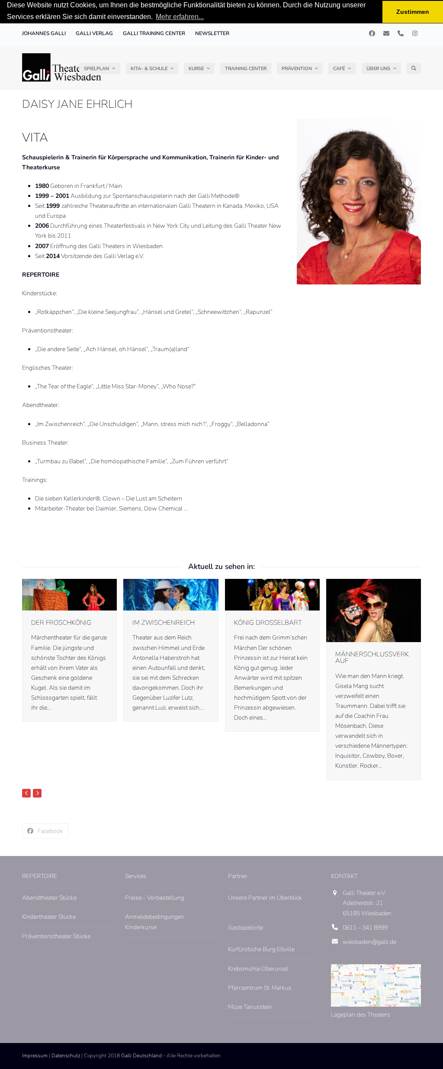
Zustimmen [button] (412, 11)
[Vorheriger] (26, 793)
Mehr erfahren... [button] (180, 16)
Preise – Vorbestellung (154, 898)
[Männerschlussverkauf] (373, 610)
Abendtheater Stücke (49, 898)
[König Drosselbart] (272, 594)
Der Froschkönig (61, 622)
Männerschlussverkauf (372, 657)
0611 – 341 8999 (365, 928)
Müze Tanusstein (250, 1007)
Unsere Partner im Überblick (265, 898)
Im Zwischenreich (163, 622)
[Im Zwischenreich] (170, 594)
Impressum (35, 1055)
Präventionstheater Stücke (56, 936)
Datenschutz (65, 1055)
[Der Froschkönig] (69, 594)
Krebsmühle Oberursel (258, 969)
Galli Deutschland (141, 1055)
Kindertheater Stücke (49, 917)
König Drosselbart (268, 622)
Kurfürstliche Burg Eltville (261, 949)
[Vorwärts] (37, 793)
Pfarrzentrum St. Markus (260, 988)
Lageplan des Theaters (360, 1015)
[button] (414, 68)
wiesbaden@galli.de (369, 942)
